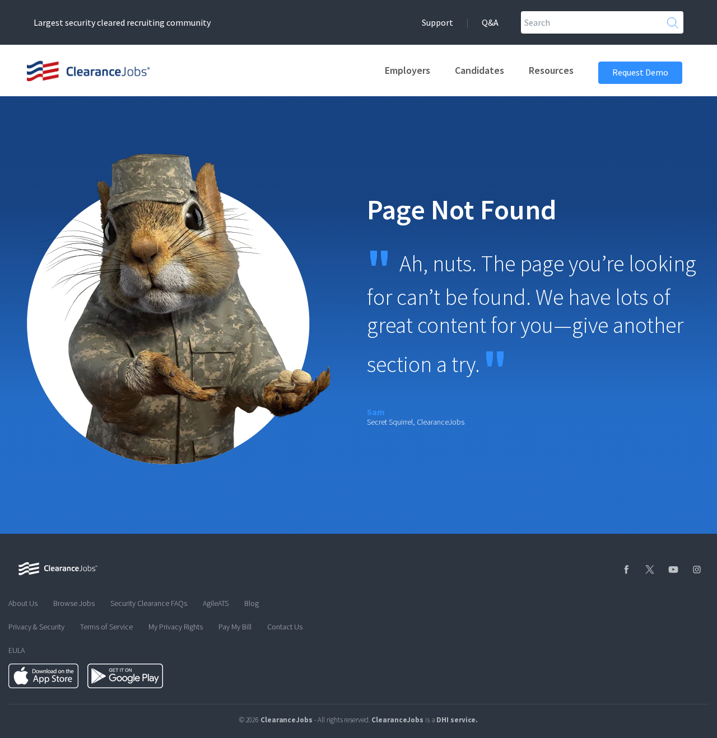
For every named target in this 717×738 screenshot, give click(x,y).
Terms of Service (106, 627)
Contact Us (284, 627)
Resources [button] (551, 70)
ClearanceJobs (397, 720)
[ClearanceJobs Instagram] (695, 569)
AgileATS (216, 603)
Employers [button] (407, 70)
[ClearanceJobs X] (648, 569)
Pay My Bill (235, 627)
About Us (23, 603)
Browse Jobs (74, 603)
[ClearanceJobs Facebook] (625, 569)
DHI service (456, 720)
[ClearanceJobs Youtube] (672, 569)
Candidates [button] (479, 70)
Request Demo (640, 72)
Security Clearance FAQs (148, 603)
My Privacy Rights (175, 627)
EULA (16, 650)
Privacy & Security (36, 627)
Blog (251, 603)
